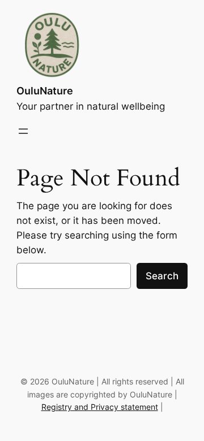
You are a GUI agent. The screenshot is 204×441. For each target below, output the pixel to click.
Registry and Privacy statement (99, 407)
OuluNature (44, 91)
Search (162, 276)
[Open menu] (23, 131)
